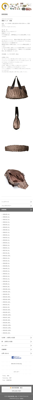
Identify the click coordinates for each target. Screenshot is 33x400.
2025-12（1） (6, 219)
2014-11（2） (6, 307)
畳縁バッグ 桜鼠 (7, 20)
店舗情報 (4, 349)
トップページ (5, 201)
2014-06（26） (7, 320)
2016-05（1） (6, 268)
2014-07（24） (7, 317)
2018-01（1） (6, 247)
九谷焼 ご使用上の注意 (8, 337)
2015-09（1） (6, 281)
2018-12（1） (6, 245)
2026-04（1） (6, 216)
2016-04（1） (6, 271)
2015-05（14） (7, 291)
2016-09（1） (6, 263)
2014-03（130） (7, 327)
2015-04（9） (6, 294)
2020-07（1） (6, 232)
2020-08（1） (6, 229)
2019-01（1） (6, 242)
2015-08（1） (6, 283)
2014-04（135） (7, 325)
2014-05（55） (7, 322)
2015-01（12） (7, 302)
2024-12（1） (6, 222)
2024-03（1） (6, 227)
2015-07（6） (6, 286)
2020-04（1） (6, 234)
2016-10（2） (6, 260)
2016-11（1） (6, 258)
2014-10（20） (7, 309)
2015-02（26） (7, 299)
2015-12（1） (6, 276)
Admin (21, 398)
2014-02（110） (7, 330)
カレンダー (5, 345)
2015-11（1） (6, 278)
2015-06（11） (7, 289)
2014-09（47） (7, 312)
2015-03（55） (7, 296)
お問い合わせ (5, 353)
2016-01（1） (6, 273)
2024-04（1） (6, 224)
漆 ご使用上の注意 (7, 341)
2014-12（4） (6, 304)
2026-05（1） (6, 214)
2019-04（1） (6, 240)
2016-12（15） (7, 255)
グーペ (17, 398)
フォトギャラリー (6, 205)
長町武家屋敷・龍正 (12, 396)
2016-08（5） (6, 265)
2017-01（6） (6, 253)
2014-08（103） (7, 314)
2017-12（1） (6, 250)
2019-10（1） (6, 237)
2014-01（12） (7, 332)
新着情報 (4, 209)
